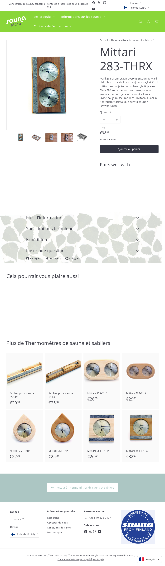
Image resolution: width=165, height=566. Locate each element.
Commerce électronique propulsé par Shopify (81, 559)
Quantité (105, 112)
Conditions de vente (59, 527)
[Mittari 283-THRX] (129, 181)
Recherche (53, 517)
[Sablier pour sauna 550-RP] (24, 381)
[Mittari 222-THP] (102, 379)
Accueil (104, 40)
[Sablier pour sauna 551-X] (63, 381)
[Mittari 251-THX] (63, 436)
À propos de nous (57, 522)
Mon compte (54, 532)
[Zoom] (51, 85)
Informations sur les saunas (81, 17)
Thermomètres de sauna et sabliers (131, 40)
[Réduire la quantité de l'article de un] (104, 119)
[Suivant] (94, 137)
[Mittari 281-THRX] (141, 436)
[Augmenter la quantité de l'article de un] (117, 119)
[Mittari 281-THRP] (102, 436)
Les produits (43, 17)
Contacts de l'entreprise (51, 26)
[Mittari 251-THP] (24, 436)
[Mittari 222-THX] (141, 379)
